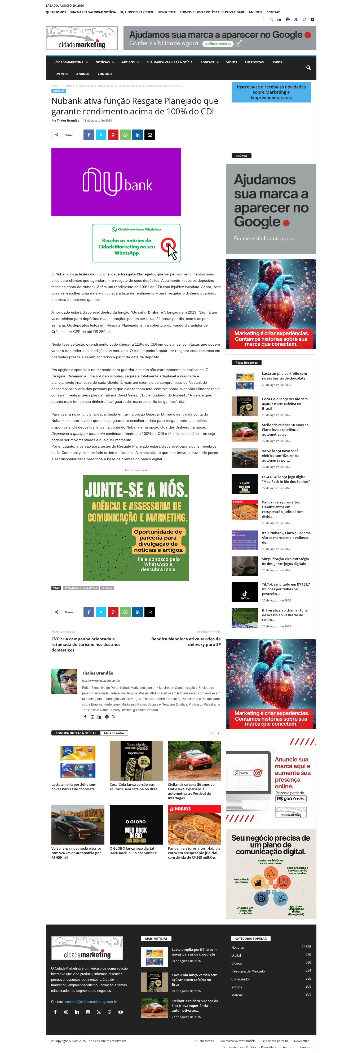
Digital (236, 955)
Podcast (207, 62)
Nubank (107, 588)
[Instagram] (271, 20)
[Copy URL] (174, 135)
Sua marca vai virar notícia (93, 12)
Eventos (61, 74)
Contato (274, 12)
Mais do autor (114, 733)
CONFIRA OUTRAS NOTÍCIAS (76, 733)
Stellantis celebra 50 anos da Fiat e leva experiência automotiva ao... (285, 429)
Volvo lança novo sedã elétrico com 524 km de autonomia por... (280, 455)
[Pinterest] (113, 135)
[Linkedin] (279, 20)
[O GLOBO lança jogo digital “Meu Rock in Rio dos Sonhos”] (136, 825)
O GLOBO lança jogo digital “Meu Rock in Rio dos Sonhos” (133, 850)
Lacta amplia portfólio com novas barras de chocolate (73, 786)
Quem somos (56, 12)
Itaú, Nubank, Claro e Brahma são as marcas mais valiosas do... (286, 537)
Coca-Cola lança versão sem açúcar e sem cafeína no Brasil (135, 786)
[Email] (149, 135)
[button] (308, 68)
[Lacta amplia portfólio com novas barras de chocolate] (77, 761)
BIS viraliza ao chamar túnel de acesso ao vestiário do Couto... (285, 615)
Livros (277, 62)
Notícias (103, 62)
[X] (296, 20)
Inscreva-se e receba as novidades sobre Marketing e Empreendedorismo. (271, 92)
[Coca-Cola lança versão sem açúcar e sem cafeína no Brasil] (136, 761)
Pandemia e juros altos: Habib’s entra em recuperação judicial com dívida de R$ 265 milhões (194, 853)
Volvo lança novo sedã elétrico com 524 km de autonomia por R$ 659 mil (76, 853)
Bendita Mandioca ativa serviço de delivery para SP (186, 641)
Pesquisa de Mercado (248, 971)
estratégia (72, 588)
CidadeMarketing (69, 62)
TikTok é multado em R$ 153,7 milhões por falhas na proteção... (286, 589)
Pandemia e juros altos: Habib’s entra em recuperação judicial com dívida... (282, 509)
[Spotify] (288, 20)
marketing (90, 588)
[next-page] (218, 733)
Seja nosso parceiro (136, 12)
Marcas (237, 995)
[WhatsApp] (304, 20)
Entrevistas (254, 62)
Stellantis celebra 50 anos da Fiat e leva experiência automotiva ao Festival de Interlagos (191, 791)
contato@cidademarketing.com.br (91, 1002)
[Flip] (162, 135)
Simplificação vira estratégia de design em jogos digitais (285, 561)
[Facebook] (263, 20)
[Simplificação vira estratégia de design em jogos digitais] (245, 566)
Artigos (128, 62)
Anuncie (255, 12)
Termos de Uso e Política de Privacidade (212, 12)
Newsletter (166, 12)
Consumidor (240, 979)
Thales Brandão (68, 120)
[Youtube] (312, 20)
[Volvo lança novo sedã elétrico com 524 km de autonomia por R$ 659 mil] (77, 825)
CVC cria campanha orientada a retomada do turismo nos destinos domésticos (85, 644)
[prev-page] (212, 733)
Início (54, 85)
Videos (231, 62)
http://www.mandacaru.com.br (101, 680)
